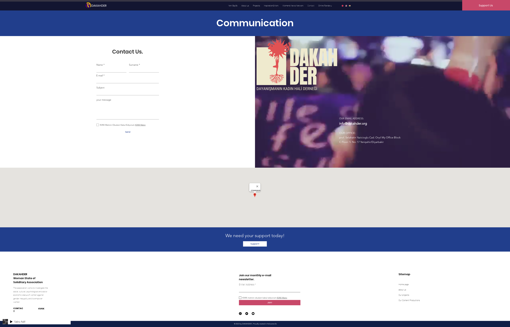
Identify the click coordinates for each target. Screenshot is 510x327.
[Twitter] (246, 313)
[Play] (11, 321)
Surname (133, 65)
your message (103, 100)
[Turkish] (342, 5)
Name (99, 65)
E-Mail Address (246, 284)
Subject (100, 87)
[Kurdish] (349, 5)
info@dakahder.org (353, 123)
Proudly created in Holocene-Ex (265, 324)
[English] (346, 5)
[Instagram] (240, 313)
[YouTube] (253, 313)
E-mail (99, 75)
